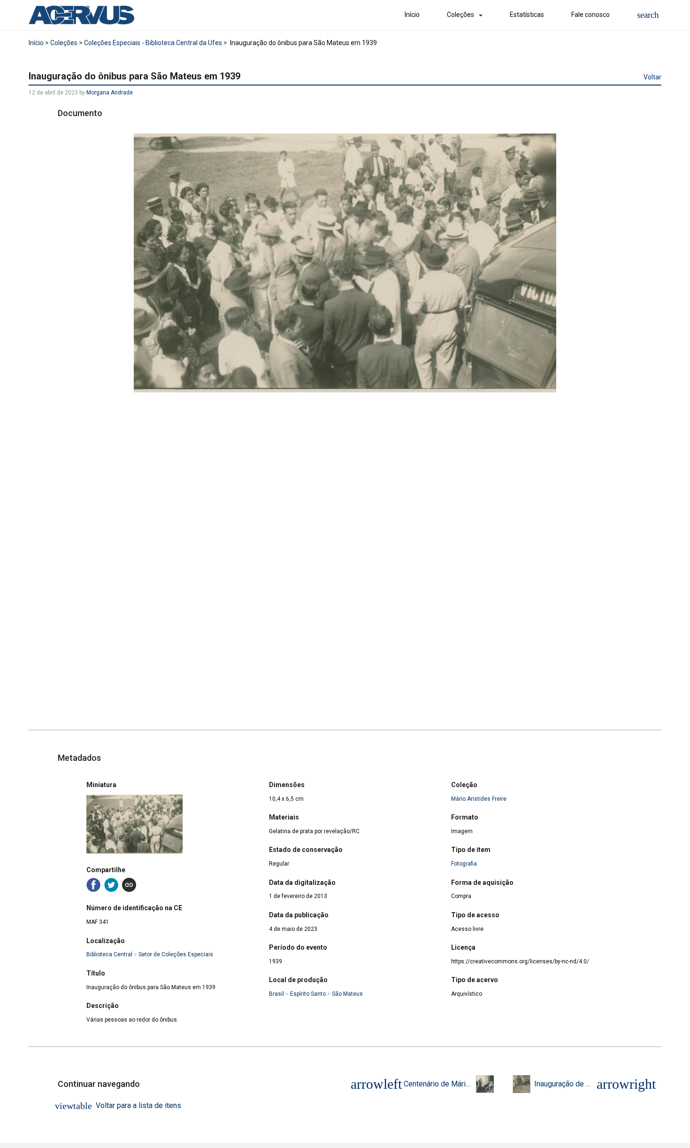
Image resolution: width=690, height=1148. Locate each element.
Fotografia (464, 863)
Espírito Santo (308, 994)
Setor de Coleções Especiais (175, 954)
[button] (648, 15)
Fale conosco (590, 14)
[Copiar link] (129, 885)
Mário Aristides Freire (478, 799)
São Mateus (347, 994)
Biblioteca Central (109, 954)
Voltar (652, 77)
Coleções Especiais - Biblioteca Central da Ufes (153, 43)
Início (412, 14)
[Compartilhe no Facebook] (93, 885)
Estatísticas (527, 14)
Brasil (276, 994)
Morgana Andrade (109, 92)
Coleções (460, 14)
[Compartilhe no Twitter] (111, 885)
